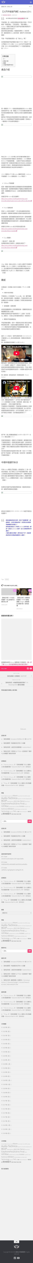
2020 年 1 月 (6, 1060)
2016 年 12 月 (6, 1125)
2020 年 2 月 (6, 1056)
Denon (22, 801)
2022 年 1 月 (6, 1031)
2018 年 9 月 (6, 1088)
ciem (15, 801)
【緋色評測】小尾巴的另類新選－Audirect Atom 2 (17, 747)
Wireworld (25, 811)
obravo (11, 808)
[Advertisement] (16, 560)
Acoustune (10, 795)
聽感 (4, 63)
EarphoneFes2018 (9, 803)
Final (22, 803)
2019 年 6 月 (6, 1068)
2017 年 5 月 (6, 1105)
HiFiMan (5, 806)
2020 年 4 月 (6, 1048)
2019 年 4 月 (6, 1076)
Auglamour (20, 798)
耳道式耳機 (18, 814)
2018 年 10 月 (6, 1084)
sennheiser (22, 809)
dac (18, 801)
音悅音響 (20, 18)
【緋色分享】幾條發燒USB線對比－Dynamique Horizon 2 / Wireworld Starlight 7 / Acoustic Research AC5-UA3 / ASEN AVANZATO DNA (15, 982)
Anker (21, 795)
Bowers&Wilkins (10, 801)
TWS (14, 811)
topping (11, 811)
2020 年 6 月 (6, 1039)
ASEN (26, 795)
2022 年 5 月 (6, 1027)
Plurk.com (23, 729)
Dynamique (27, 801)
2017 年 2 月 (6, 1117)
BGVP (4, 800)
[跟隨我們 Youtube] (31, 668)
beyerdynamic (29, 798)
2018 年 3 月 (6, 1097)
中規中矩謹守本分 (8, 65)
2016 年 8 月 (6, 1133)
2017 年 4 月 (6, 1109)
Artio (23, 795)
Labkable (10, 806)
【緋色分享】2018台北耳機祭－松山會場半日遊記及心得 (8, 599)
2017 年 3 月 (6, 1113)
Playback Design (17, 809)
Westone (20, 811)
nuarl (29, 806)
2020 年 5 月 (6, 1044)
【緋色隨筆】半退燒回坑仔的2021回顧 (14, 743)
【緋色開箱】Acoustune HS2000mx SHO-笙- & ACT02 (17, 739)
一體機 (28, 811)
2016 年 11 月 (6, 1129)
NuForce (4, 809)
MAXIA (17, 806)
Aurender (24, 798)
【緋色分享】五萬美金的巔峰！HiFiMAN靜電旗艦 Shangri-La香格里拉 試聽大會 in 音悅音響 (23, 601)
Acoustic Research (4, 795)
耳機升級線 (13, 814)
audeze (6, 579)
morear (21, 806)
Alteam (15, 796)
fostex (26, 804)
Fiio (19, 804)
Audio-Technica (9, 798)
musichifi (26, 806)
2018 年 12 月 (6, 1080)
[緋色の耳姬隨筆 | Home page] (4, 2)
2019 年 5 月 (6, 1072)
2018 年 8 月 (6, 1092)
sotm (26, 809)
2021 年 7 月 (6, 1035)
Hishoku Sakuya (7, 15)
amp (19, 795)
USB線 (17, 811)
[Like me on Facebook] (28, 668)
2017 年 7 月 (6, 1101)
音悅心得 (9, 6)
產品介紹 (5, 61)
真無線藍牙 (7, 814)
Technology (5, 811)
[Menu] (31, 2)
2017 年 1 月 (6, 1121)
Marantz (14, 806)
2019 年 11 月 (6, 1064)
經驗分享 (3, 6)
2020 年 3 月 (6, 1052)
